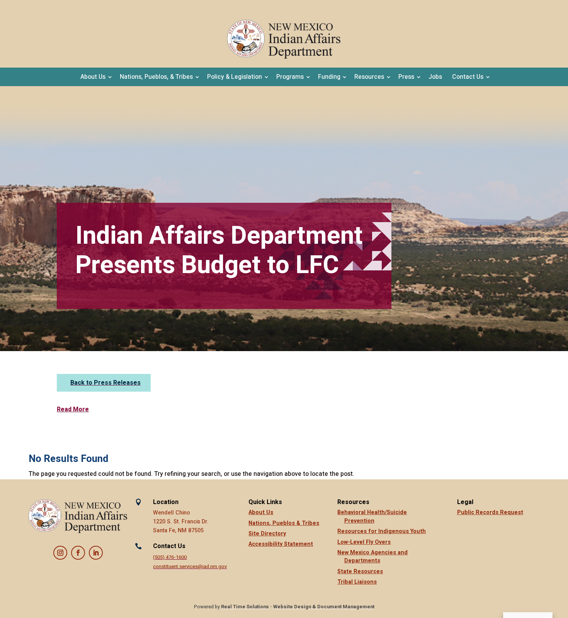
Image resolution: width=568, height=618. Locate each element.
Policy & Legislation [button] (234, 76)
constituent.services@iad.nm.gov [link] (190, 566)
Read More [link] (73, 409)
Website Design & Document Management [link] (323, 606)
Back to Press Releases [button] (105, 382)
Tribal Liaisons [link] (357, 582)
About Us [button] (92, 76)
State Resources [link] (360, 571)
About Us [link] (260, 512)
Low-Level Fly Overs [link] (364, 542)
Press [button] (406, 76)
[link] (284, 39)
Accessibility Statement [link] (280, 544)
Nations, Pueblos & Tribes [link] (283, 523)
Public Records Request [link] (490, 512)
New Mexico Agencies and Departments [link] (372, 556)
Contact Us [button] (467, 76)
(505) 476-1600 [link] (170, 557)
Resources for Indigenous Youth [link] (381, 531)
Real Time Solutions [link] (245, 606)
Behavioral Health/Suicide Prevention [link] (372, 516)
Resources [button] (369, 76)
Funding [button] (329, 76)
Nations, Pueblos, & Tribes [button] (156, 76)
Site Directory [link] (267, 534)
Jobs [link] (435, 76)
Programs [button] (290, 76)
